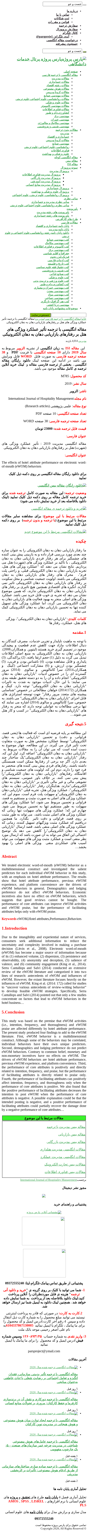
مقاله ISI (72, 164)
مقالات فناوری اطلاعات (56, 109)
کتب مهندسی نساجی (57, 298)
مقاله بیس (72, 160)
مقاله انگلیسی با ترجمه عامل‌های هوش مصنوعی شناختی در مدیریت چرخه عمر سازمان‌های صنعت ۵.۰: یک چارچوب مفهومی (42, 1445)
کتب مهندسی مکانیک (57, 243)
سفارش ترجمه (68, 25)
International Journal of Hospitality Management (48, 1179)
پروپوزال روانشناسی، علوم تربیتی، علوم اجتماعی (40, 195)
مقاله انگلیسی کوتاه (66, 157)
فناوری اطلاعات (60, 150)
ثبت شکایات (61, 18)
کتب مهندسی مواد (58, 294)
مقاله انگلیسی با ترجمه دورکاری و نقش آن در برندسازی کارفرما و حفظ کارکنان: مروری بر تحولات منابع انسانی (40, 1401)
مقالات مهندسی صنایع (56, 95)
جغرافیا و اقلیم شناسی (56, 253)
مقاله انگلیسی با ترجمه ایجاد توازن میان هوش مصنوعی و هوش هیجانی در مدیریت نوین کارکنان (40, 1422)
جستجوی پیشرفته (67, 43)
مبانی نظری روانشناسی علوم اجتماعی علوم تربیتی (39, 205)
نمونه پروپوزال (69, 167)
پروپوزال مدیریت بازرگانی (46, 177)
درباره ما (72, 11)
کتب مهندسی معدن (58, 291)
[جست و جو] (84, 5)
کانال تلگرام (70, 33)
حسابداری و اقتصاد (58, 136)
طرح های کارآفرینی (67, 219)
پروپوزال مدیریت (59, 171)
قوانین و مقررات (58, 22)
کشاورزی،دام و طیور (57, 112)
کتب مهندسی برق (59, 250)
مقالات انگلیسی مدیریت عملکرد (62, 1157)
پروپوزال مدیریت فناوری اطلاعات (41, 174)
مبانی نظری (71, 198)
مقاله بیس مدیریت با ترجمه (66, 1127)
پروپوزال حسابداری (58, 188)
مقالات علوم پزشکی (57, 102)
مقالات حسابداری (59, 81)
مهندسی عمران (60, 119)
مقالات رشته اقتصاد (58, 85)
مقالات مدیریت (60, 78)
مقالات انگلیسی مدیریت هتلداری (62, 1149)
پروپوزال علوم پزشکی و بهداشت (50, 191)
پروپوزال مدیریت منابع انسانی (43, 184)
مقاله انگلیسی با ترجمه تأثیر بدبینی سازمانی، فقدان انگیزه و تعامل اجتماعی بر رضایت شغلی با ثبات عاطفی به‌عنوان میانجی (41, 1378)
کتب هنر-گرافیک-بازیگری (55, 301)
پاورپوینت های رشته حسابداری (51, 215)
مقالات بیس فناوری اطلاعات (65, 1172)
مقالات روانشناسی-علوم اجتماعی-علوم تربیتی (42, 99)
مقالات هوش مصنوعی (56, 88)
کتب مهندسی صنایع (58, 239)
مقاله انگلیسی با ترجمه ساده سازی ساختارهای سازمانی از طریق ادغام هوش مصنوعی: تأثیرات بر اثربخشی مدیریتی (40, 1470)
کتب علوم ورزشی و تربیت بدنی (51, 280)
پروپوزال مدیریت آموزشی (46, 181)
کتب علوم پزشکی (59, 277)
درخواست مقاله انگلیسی (62, 40)
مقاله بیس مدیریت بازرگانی (66, 1142)
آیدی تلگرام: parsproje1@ (52, 36)
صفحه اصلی (71, 71)
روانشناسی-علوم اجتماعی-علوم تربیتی (46, 147)
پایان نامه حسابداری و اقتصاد (52, 226)
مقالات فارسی (69, 222)
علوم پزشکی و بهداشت (55, 153)
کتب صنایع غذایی (59, 274)
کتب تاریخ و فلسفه (58, 263)
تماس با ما (62, 14)
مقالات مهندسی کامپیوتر (55, 105)
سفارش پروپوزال (67, 29)
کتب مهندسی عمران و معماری (51, 287)
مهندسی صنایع (60, 143)
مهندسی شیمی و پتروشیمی (53, 126)
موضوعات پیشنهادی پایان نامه (60, 308)
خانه (83, 318)
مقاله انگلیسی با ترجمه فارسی (60, 75)
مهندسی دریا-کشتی (58, 304)
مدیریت (64, 133)
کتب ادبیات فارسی (58, 260)
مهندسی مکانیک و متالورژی (53, 123)
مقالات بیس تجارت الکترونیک (64, 1164)
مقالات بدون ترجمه (67, 129)
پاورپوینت (72, 208)
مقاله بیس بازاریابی (71, 1134)
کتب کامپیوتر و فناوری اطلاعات (51, 246)
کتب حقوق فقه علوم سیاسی (52, 267)
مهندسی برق (61, 116)
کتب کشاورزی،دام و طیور (54, 284)
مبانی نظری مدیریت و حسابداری (50, 202)
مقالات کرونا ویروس (57, 92)
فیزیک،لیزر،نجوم (59, 256)
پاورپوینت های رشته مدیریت (53, 212)
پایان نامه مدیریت (59, 229)
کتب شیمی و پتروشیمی (55, 270)
